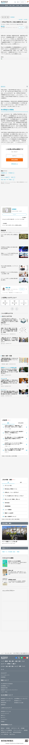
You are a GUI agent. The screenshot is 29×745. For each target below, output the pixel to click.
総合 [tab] (8, 422)
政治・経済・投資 (5, 17)
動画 (21, 5)
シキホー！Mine (4, 691)
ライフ (23, 666)
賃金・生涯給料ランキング (10, 516)
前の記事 (20, 19)
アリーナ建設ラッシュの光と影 (9, 541)
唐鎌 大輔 (2, 26)
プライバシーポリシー (17, 730)
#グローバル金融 (4, 177)
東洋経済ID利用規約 (17, 732)
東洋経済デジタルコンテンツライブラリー (9, 689)
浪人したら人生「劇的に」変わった (12, 499)
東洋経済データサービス (6, 700)
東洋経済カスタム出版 (18, 702)
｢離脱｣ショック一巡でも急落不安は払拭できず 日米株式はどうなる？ (9, 254)
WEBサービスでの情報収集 (6, 730)
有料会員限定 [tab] (20, 422)
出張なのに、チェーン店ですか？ (12, 492)
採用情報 (8, 728)
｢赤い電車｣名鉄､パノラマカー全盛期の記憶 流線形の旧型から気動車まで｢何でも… (14, 438)
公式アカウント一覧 (15, 728)
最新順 (6, 5)
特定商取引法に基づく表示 (6, 732)
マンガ (25, 5)
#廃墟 (18, 551)
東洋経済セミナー (17, 700)
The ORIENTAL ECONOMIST (7, 683)
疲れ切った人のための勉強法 (14, 561)
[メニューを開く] (27, 2)
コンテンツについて (5, 713)
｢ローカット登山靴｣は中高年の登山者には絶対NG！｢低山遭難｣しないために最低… (14, 449)
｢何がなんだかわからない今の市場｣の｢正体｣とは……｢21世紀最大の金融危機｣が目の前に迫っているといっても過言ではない (9, 371)
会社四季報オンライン (5, 685)
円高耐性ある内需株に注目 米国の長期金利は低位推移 (9, 248)
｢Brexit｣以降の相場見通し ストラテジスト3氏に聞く (9, 266)
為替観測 (14, 209)
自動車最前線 (7, 506)
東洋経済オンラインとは (6, 711)
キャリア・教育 (18, 666)
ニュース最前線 (8, 509)
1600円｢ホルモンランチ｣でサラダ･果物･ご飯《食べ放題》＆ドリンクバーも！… (14, 444)
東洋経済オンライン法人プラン (7, 698)
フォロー (21, 27)
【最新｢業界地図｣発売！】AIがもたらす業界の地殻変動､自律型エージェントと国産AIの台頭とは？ (9, 360)
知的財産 (25, 730)
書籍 (14, 663)
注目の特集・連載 (6, 523)
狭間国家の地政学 (12, 579)
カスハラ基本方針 (4, 734)
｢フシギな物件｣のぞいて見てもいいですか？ (14, 495)
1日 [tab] (8, 482)
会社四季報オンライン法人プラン (21, 698)
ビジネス (3, 666)
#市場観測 (10, 172)
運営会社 (2, 728)
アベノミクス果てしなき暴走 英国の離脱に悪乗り (9, 279)
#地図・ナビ (4, 551)
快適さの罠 (10, 570)
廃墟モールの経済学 (9, 513)
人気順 (17, 5)
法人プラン (3, 717)
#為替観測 (12, 17)
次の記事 (25, 19)
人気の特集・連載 (7, 479)
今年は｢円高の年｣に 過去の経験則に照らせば (14, 22)
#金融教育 (3, 172)
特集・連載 (12, 5)
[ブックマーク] (26, 27)
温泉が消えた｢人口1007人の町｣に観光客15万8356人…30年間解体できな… (14, 432)
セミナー (3, 663)
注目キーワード (6, 548)
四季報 (8, 663)
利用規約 (2, 721)
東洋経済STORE (4, 687)
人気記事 (4, 420)
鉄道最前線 (3, 677)
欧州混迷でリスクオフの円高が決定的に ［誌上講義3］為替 (9, 273)
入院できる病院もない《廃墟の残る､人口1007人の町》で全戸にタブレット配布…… (14, 426)
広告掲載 (22, 728)
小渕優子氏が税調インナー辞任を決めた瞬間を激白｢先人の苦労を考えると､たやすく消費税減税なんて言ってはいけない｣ (9, 382)
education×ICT (4, 673)
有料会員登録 (14, 159)
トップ (2, 5)
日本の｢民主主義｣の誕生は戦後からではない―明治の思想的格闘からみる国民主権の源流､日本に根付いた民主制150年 (9, 393)
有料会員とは (14, 163)
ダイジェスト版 (8, 485)
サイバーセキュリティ (5, 675)
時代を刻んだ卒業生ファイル (11, 488)
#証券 (12, 177)
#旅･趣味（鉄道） (12, 551)
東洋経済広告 (3, 702)
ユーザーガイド (4, 719)
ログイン (22, 2)
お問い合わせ (12, 734)
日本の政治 (7, 502)
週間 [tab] (21, 482)
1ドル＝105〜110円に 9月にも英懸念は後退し (9, 235)
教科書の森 (3, 704)
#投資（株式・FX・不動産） (6, 179)
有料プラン (3, 715)
